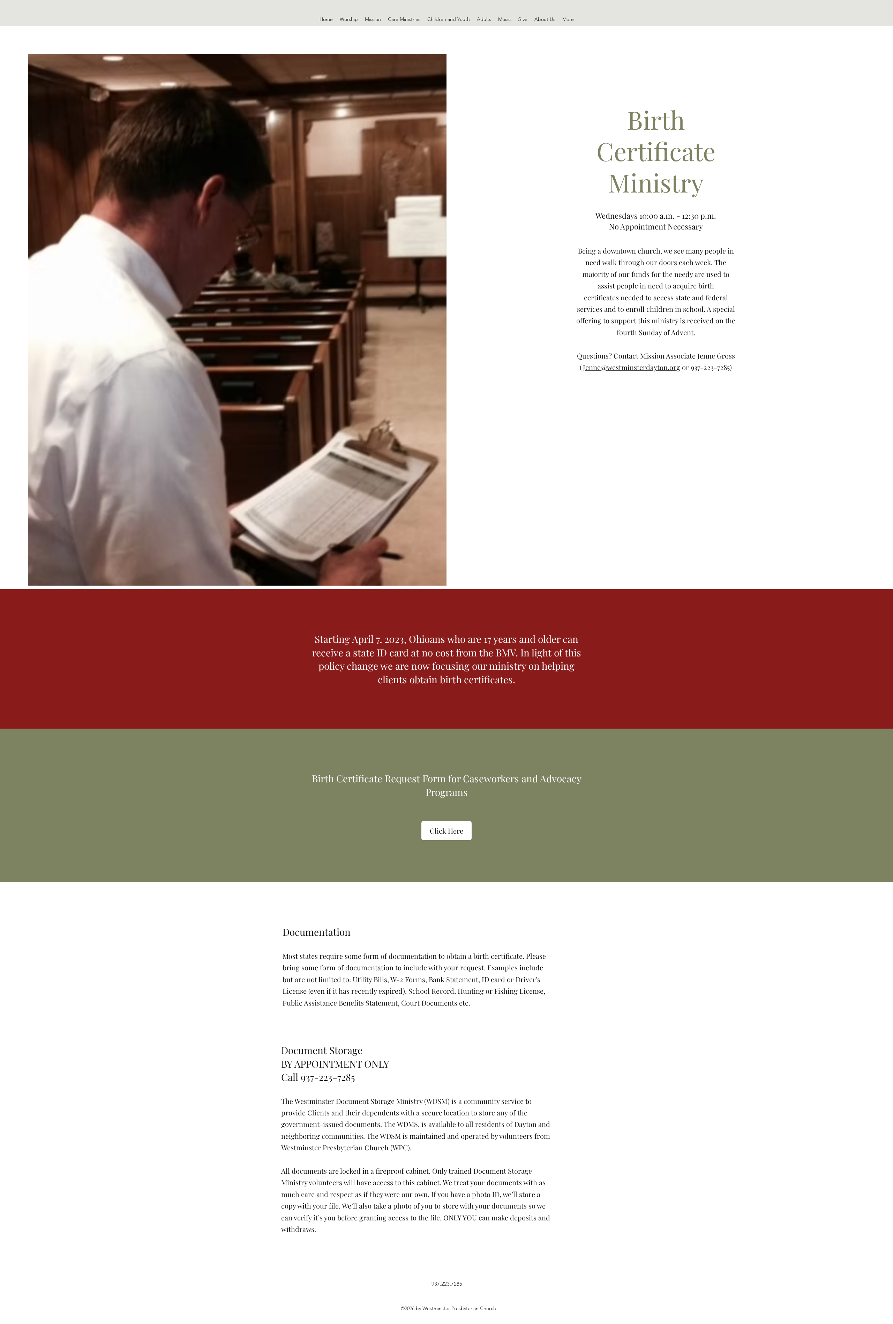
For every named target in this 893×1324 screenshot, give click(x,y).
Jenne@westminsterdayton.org (631, 367)
